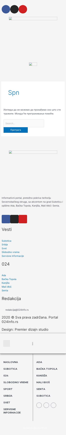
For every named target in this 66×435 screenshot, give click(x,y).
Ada (39, 362)
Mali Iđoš (43, 382)
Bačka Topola (46, 368)
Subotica (10, 368)
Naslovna (10, 362)
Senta (40, 389)
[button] (6, 343)
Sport (8, 389)
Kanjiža (41, 375)
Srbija (7, 395)
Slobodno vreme (15, 382)
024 (5, 375)
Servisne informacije (12, 411)
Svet (6, 402)
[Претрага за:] (24, 123)
